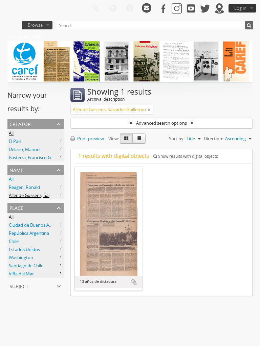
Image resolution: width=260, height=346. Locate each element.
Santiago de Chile (26, 266)
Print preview (90, 138)
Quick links (129, 8)
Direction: (213, 138)
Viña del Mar (21, 274)
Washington (21, 257)
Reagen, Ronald (24, 187)
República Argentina (29, 233)
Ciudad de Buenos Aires (32, 225)
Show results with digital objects (187, 156)
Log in (240, 8)
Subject (18, 285)
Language (112, 8)
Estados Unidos (24, 249)
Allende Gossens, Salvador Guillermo (45, 195)
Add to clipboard (134, 282)
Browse (35, 25)
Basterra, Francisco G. (30, 157)
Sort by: (177, 138)
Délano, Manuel (24, 149)
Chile (14, 241)
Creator (20, 123)
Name (16, 169)
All (11, 133)
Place (16, 207)
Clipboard (95, 8)
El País (15, 141)
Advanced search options (161, 123)
